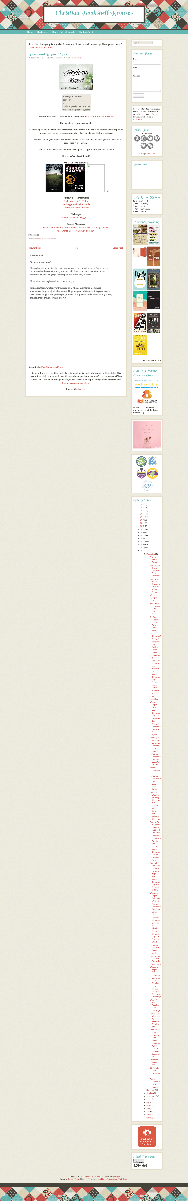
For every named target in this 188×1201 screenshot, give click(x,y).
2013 (142, 545)
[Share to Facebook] (37, 235)
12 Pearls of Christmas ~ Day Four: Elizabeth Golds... (155, 884)
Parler (141, 154)
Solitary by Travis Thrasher (76, 207)
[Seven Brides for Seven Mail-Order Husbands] (140, 244)
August (149, 1099)
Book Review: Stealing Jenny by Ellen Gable (155, 1035)
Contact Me (84, 32)
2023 (142, 514)
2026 (142, 505)
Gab (153, 154)
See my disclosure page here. (76, 383)
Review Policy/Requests (63, 32)
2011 (142, 551)
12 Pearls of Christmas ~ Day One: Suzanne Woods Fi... (155, 936)
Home (30, 32)
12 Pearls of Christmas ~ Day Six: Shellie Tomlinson (155, 841)
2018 (142, 529)
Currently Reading (147, 222)
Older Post (118, 248)
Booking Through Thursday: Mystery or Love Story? (155, 991)
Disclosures (42, 32)
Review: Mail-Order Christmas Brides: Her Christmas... (155, 570)
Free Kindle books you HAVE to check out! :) (155, 609)
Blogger (82, 389)
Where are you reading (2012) (76, 217)
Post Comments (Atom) (52, 367)
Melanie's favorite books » (151, 360)
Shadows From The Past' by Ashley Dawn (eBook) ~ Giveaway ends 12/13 (76, 227)
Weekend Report (49, 239)
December (150, 554)
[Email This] (29, 235)
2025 (142, 508)
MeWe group (141, 114)
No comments (76, 58)
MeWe (147, 154)
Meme (38, 239)
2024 (142, 511)
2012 (142, 548)
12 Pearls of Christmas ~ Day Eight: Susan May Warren (155, 759)
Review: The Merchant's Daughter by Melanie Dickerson (155, 827)
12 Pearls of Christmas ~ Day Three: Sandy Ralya (155, 909)
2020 (142, 523)
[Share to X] (35, 235)
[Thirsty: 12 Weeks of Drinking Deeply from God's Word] (140, 289)
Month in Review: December (155, 559)
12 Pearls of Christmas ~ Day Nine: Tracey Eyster (155, 729)
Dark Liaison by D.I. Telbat (76, 201)
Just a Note (154, 699)
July (147, 1102)
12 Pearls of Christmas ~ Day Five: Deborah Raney (155, 854)
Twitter (155, 114)
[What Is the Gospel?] (153, 309)
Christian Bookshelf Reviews (94, 13)
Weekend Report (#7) (154, 1062)
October (149, 1093)
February (149, 1118)
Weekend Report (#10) (154, 704)
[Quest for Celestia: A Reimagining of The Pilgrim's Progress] (153, 289)
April (148, 1112)
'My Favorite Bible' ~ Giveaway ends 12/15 (76, 230)
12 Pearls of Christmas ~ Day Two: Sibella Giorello (155, 923)
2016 (142, 535)
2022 (142, 517)
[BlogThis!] (32, 235)
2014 (142, 542)
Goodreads (137, 119)
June (148, 1105)
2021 (142, 520)
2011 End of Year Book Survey (155, 693)
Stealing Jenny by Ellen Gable (76, 204)
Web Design (123, 1179)
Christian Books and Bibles (41, 47)
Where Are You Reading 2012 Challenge (155, 1005)
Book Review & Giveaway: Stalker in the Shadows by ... (155, 663)
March (148, 1115)
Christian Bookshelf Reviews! (100, 116)
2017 (142, 532)
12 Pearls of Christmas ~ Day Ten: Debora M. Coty (155, 715)
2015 (142, 538)
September (150, 1096)
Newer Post (35, 248)
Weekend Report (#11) (154, 597)
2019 (142, 526)
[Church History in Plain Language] (153, 332)
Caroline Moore (74, 1179)
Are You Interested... (155, 770)
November (150, 1090)
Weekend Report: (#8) (48, 54)
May (148, 1109)
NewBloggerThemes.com (107, 1179)
